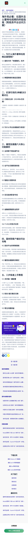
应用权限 (14, 485)
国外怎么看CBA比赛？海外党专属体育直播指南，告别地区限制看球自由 (14, 373)
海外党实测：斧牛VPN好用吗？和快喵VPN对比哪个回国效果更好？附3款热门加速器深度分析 (14, 437)
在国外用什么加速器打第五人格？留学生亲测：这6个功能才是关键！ (14, 400)
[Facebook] (3, 355)
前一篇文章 (14, 361)
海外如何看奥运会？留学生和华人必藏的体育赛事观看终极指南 (14, 382)
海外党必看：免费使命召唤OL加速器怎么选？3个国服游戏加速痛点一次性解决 (14, 418)
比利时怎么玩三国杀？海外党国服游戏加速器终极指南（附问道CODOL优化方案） (14, 405)
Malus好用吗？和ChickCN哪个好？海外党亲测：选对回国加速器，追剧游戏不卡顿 (14, 432)
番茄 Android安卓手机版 (14, 470)
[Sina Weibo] (8, 355)
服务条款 (14, 478)
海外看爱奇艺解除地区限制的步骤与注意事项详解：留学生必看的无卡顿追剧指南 (14, 386)
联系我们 (14, 488)
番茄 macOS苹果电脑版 (14, 462)
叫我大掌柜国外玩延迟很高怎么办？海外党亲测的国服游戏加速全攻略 (14, 414)
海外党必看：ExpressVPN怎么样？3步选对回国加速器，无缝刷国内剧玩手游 (14, 441)
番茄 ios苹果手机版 (14, 466)
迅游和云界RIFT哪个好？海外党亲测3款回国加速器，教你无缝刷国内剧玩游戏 (14, 446)
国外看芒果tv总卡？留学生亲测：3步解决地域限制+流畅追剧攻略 (14, 377)
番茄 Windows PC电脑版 (14, 459)
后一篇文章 (14, 365)
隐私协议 (14, 481)
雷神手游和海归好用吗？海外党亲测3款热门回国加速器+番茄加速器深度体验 (14, 428)
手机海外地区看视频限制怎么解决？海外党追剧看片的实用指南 (14, 391)
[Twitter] (5, 355)
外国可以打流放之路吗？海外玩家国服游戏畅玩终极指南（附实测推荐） (14, 409)
